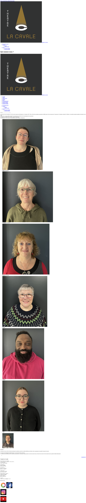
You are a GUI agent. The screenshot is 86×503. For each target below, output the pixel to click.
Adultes (3, 97)
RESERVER (83, 457)
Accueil (3, 96)
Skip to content (2, 0)
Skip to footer (12, 0)
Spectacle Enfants (5, 102)
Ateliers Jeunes (4, 98)
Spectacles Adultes (5, 103)
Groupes (3, 99)
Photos (3, 100)
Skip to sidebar (7, 0)
